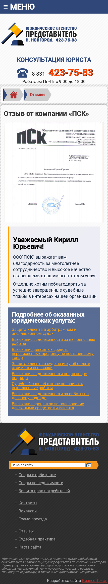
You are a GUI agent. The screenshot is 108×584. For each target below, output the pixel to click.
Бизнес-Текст (94, 580)
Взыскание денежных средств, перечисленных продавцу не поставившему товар (53, 353)
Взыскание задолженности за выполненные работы (53, 341)
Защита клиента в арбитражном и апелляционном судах (44, 331)
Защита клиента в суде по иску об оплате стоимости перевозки (51, 365)
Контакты (28, 503)
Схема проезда (33, 519)
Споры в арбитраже (37, 474)
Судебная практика (37, 539)
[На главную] (54, 34)
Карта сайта (30, 547)
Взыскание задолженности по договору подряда (49, 375)
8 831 (62, 74)
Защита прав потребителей (44, 490)
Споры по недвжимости (41, 482)
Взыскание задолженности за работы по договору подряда (50, 395)
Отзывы (37, 94)
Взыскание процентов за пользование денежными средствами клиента (48, 405)
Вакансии (28, 511)
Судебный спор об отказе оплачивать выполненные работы (47, 385)
